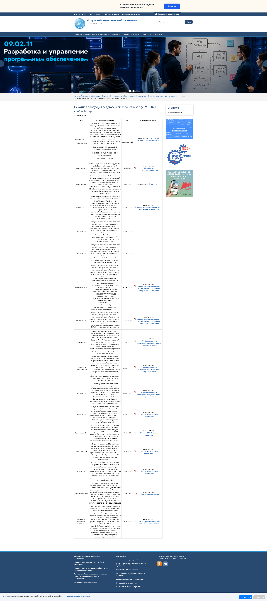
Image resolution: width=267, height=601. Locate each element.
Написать (172, 6)
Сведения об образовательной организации (91, 34)
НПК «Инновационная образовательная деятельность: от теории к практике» (149, 343)
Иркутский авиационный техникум (112, 20)
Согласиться (246, 597)
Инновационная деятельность (85, 582)
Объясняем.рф (121, 556)
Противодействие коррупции (126, 583)
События (114, 34)
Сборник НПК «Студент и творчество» (149, 415)
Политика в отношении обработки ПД (130, 587)
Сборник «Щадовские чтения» (149, 494)
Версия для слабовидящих (168, 14)
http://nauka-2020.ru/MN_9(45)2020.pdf (149, 169)
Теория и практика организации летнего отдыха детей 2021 (149, 209)
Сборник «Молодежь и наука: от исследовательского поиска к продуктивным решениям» (149, 288)
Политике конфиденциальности (78, 596)
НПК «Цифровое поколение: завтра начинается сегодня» (149, 523)
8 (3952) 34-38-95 (166, 558)
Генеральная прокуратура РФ (127, 560)
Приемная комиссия (129, 34)
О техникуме (157, 34)
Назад (77, 542)
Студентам (145, 34)
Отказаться (259, 597)
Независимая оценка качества (127, 570)
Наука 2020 (155, 185)
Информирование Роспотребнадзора (130, 579)
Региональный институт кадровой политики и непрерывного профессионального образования (91, 576)
